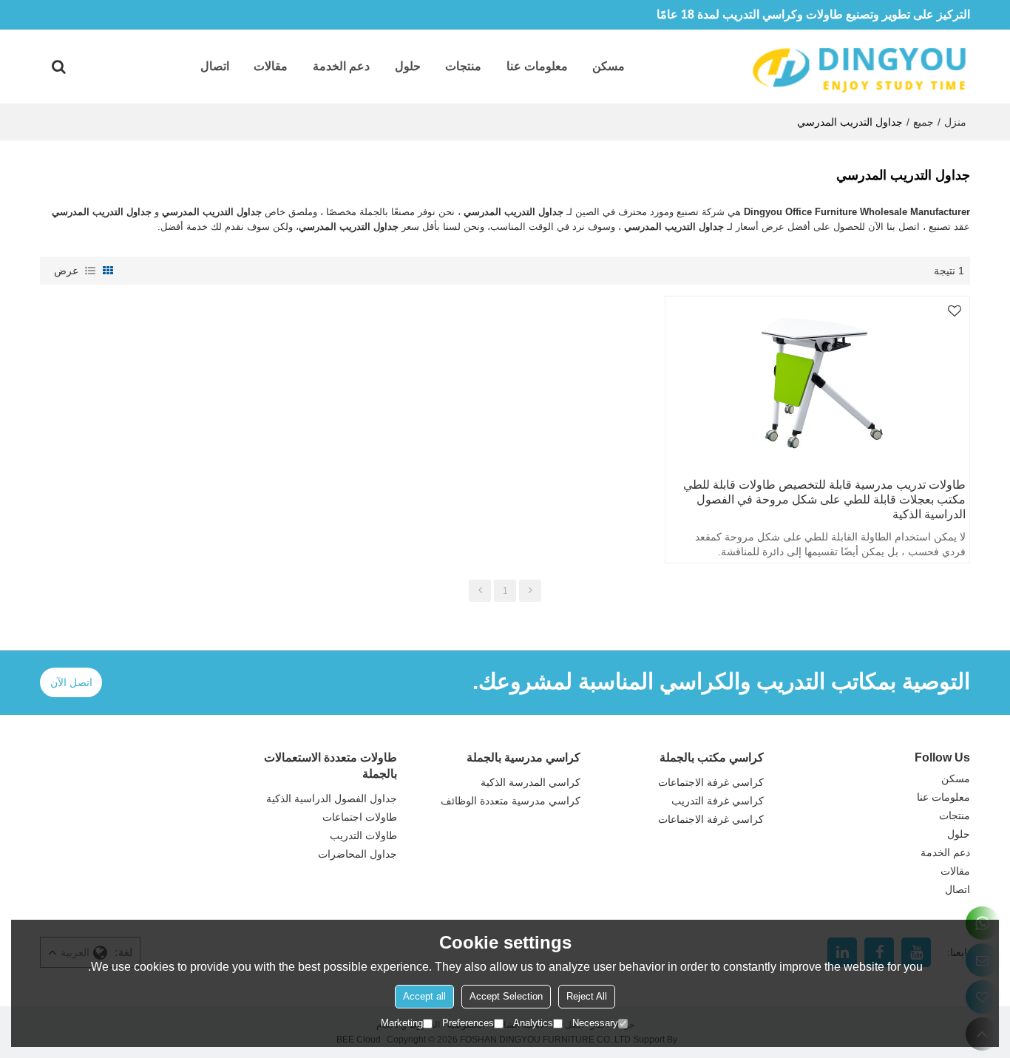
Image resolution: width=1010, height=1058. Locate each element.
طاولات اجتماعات (359, 817)
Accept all (424, 996)
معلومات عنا (537, 66)
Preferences (468, 1022)
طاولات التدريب (363, 835)
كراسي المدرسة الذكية (530, 782)
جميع (923, 122)
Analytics (533, 1022)
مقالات (271, 66)
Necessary (595, 1022)
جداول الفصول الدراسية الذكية (331, 798)
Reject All (586, 996)
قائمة (90, 270)
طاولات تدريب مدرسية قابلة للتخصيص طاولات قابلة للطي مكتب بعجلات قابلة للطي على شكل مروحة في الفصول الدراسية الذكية (824, 499)
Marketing (402, 1022)
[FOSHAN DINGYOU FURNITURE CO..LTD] (859, 67)
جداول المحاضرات (357, 854)
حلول (408, 66)
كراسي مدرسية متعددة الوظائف (510, 801)
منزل (955, 122)
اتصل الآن (71, 682)
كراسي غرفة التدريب (717, 801)
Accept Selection (506, 996)
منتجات (463, 66)
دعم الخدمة (341, 66)
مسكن (608, 66)
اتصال (214, 66)
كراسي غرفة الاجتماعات (711, 782)
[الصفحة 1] (480, 591)
